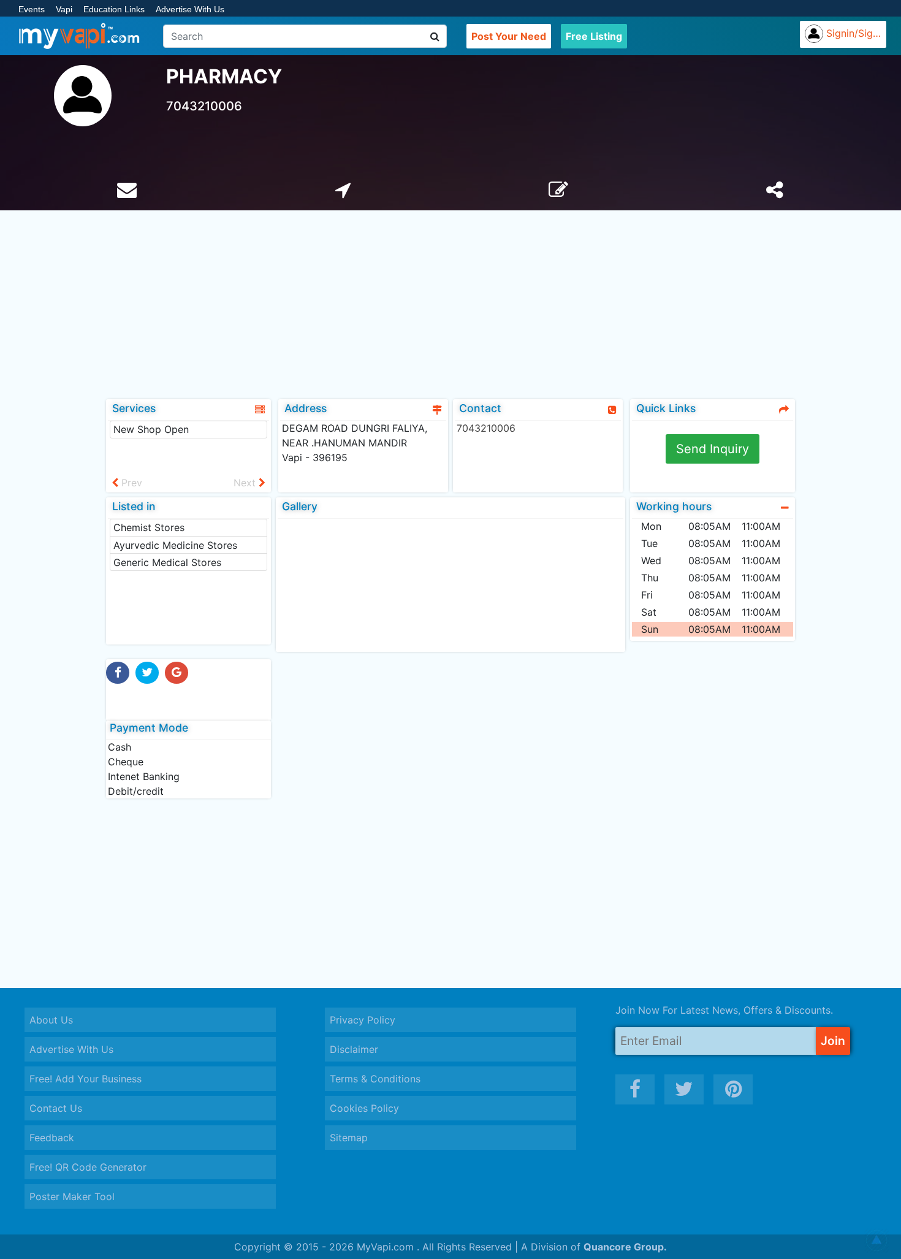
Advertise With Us (190, 9)
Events (31, 9)
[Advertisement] (450, 302)
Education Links (114, 9)
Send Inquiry (712, 449)
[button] (876, 1240)
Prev (130, 482)
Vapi (64, 9)
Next (246, 482)
